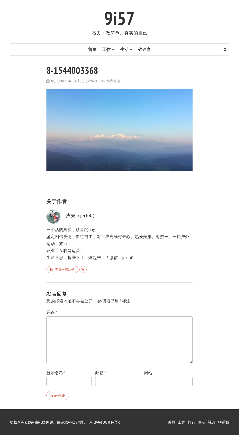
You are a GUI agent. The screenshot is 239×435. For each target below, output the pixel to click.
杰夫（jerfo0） (88, 81)
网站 (148, 372)
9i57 (119, 18)
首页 (92, 49)
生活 (124, 49)
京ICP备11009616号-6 (104, 422)
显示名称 (55, 372)
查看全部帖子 (64, 269)
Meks (42, 422)
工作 (106, 49)
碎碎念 (144, 49)
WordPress (69, 422)
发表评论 (113, 81)
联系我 (223, 422)
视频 (211, 422)
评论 (51, 312)
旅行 (191, 422)
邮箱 (100, 372)
